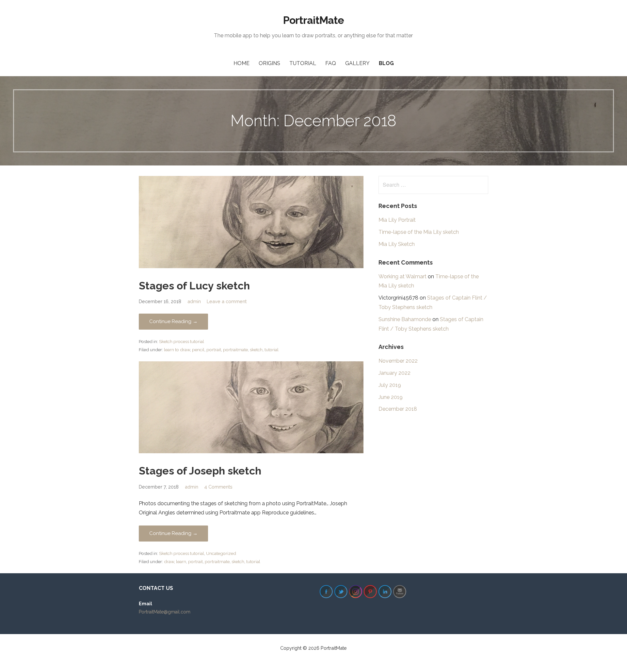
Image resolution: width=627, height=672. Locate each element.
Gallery (357, 63)
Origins (269, 63)
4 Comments (218, 487)
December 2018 (397, 409)
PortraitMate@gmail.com (164, 611)
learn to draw (177, 349)
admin (194, 301)
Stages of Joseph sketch (200, 471)
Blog (386, 63)
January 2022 (394, 373)
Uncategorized (221, 553)
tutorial (272, 349)
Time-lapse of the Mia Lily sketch (418, 232)
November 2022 (398, 361)
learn (181, 561)
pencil (198, 349)
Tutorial (302, 63)
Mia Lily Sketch (396, 244)
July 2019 (389, 385)
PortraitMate (313, 20)
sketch (256, 349)
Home (241, 63)
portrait (213, 349)
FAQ (330, 63)
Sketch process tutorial (181, 341)
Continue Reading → (173, 321)
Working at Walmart (402, 276)
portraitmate (235, 349)
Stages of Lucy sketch (194, 286)
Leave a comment (227, 301)
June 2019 (390, 397)
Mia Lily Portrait (397, 220)
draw (169, 561)
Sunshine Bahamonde (404, 319)
